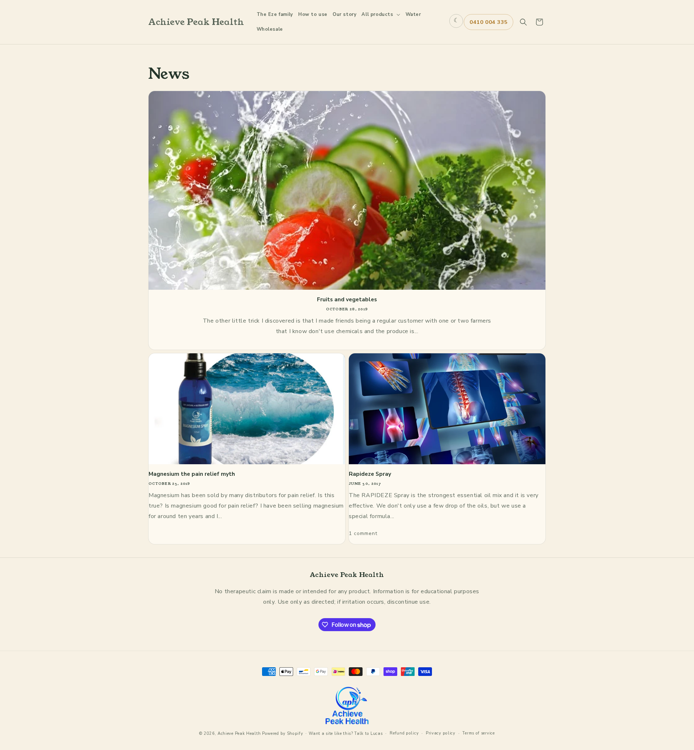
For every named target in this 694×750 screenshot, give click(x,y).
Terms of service (478, 733)
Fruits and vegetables (347, 299)
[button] (381, 14)
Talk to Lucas (368, 733)
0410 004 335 (488, 22)
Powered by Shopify (282, 733)
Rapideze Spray (370, 474)
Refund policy (404, 733)
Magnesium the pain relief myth (192, 474)
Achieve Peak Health (239, 733)
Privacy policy (440, 733)
